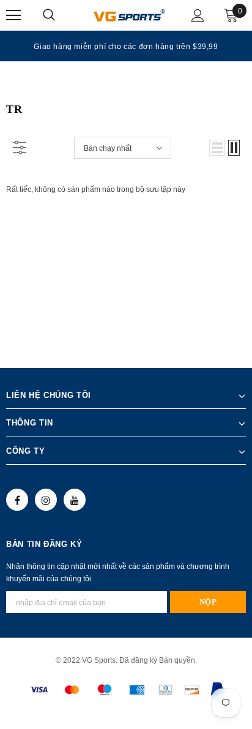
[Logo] (129, 14)
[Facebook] (17, 500)
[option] (126, 46)
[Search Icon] (61, 15)
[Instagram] (46, 500)
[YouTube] (75, 500)
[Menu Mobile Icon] (13, 15)
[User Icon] (197, 15)
